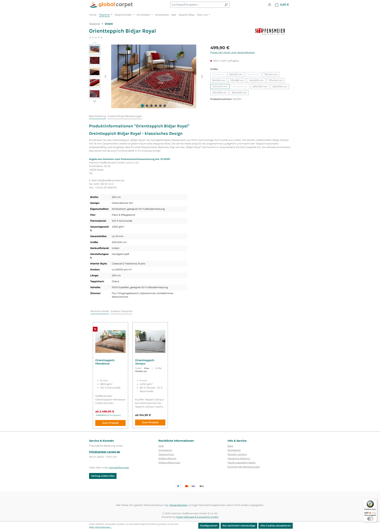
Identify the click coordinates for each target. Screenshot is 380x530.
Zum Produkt (110, 422)
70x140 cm (270, 74)
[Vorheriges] (105, 76)
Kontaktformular (119, 467)
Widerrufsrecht (167, 458)
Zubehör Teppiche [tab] (121, 311)
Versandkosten (178, 505)
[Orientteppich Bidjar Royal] (153, 76)
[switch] (370, 518)
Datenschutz (166, 454)
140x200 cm (256, 80)
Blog (230, 446)
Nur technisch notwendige (239, 525)
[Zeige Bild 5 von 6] (160, 106)
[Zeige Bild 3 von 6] (151, 106)
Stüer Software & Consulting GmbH (197, 517)
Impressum (165, 450)
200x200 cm (220, 87)
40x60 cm (219, 75)
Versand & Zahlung (239, 458)
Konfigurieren (208, 525)
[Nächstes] (202, 76)
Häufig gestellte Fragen (242, 462)
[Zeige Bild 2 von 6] (147, 106)
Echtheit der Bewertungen (244, 466)
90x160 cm (218, 80)
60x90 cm (254, 75)
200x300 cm (259, 86)
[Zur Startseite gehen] (111, 4)
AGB (161, 446)
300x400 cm (239, 92)
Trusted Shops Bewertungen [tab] (124, 116)
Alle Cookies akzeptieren (275, 525)
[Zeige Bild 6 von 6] (165, 106)
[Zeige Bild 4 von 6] (156, 106)
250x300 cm (279, 86)
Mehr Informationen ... (100, 527)
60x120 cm (235, 74)
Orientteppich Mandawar (104, 362)
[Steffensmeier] (273, 32)
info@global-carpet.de (104, 452)
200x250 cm (241, 87)
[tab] (97, 116)
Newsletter (234, 450)
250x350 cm (219, 92)
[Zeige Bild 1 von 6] (142, 106)
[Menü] (375, 500)
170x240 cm (276, 80)
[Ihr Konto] (269, 5)
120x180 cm (237, 80)
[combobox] (196, 5)
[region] (146, 76)
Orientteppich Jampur (144, 362)
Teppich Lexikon (237, 454)
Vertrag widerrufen (103, 475)
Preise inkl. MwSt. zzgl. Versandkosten (232, 52)
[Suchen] (226, 5)
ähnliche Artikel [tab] (100, 311)
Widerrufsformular (169, 462)
